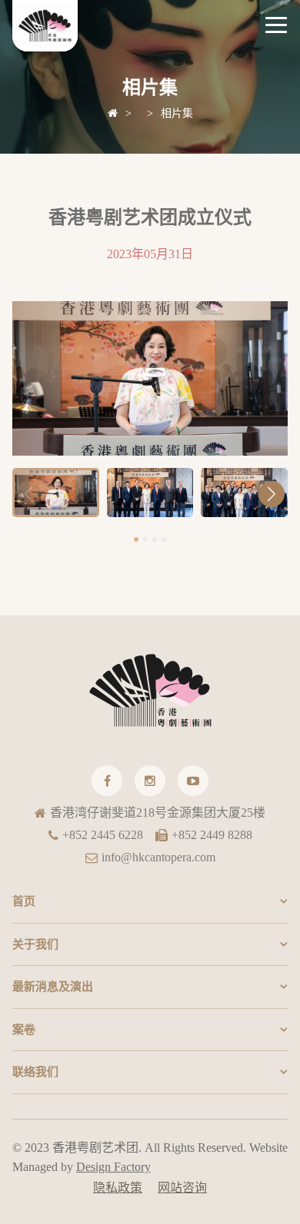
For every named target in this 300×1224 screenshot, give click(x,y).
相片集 (177, 113)
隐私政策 (117, 1187)
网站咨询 (182, 1187)
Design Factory (113, 1166)
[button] (271, 494)
